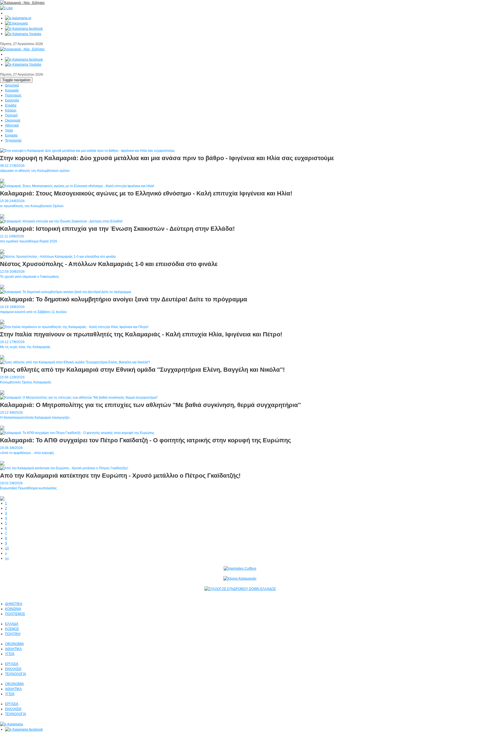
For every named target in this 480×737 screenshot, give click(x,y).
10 (7, 548)
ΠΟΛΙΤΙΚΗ (13, 634)
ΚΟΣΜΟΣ (12, 629)
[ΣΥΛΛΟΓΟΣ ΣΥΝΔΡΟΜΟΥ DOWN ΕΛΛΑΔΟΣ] (240, 588)
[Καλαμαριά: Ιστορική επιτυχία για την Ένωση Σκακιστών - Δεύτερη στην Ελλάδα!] (61, 221)
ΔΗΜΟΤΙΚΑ (13, 604)
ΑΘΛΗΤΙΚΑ (13, 649)
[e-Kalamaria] (11, 724)
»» (7, 558)
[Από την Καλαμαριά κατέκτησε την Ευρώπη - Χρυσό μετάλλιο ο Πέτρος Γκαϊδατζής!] (64, 468)
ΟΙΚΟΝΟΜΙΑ (14, 644)
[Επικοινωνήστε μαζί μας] (16, 23)
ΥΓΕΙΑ (9, 654)
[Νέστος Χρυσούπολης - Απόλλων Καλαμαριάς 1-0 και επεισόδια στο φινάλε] (58, 256)
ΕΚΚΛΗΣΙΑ (13, 669)
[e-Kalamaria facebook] (24, 28)
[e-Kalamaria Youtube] (23, 34)
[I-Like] (6, 8)
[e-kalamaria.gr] (18, 18)
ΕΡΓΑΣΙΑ (11, 664)
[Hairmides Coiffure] (240, 568)
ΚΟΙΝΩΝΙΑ (13, 609)
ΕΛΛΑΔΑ (11, 624)
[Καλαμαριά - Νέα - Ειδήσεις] (22, 2)
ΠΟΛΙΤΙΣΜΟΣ (15, 614)
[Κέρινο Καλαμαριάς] (240, 578)
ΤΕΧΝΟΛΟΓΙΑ (15, 674)
